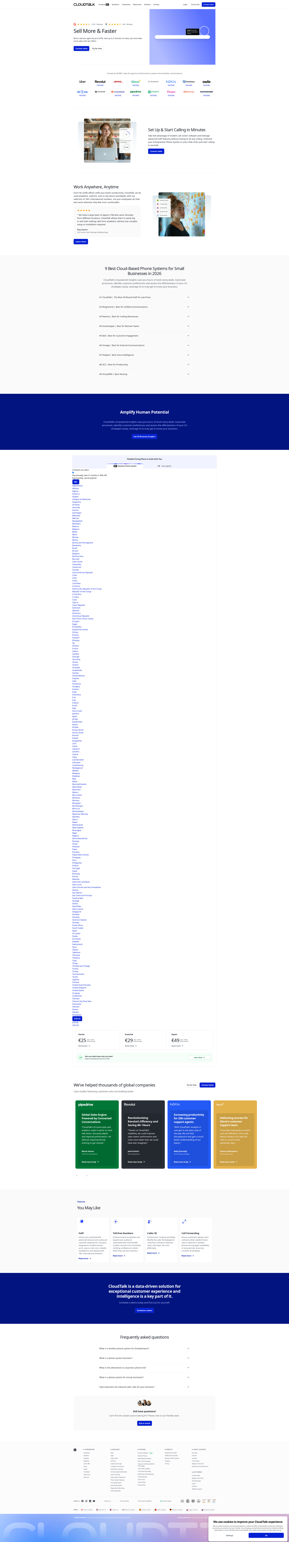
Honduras (76, 684)
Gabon (75, 651)
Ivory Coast (77, 711)
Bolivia (75, 540)
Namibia (75, 816)
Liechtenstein (78, 760)
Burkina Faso (77, 556)
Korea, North (77, 730)
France (75, 648)
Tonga (75, 963)
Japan (74, 716)
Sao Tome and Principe (82, 895)
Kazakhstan (77, 722)
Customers (126, 4)
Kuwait (75, 738)
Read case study (89, 1162)
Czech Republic (78, 605)
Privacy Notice (124, 1501)
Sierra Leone (77, 909)
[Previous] (77, 1175)
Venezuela (76, 1004)
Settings (229, 1535)
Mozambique (78, 811)
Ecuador (75, 621)
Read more (83, 1258)
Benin (74, 534)
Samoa (75, 890)
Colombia (76, 583)
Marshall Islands (79, 784)
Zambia (75, 1012)
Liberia (75, 754)
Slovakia (75, 914)
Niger (74, 833)
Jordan (75, 719)
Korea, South (77, 732)
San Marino (77, 892)
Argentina (76, 502)
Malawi (75, 770)
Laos (74, 743)
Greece (75, 665)
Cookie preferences (184, 1517)
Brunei (75, 551)
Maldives (76, 776)
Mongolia (76, 803)
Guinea (75, 673)
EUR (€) (75, 1022)
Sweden (75, 941)
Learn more (81, 241)
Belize (74, 532)
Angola (75, 496)
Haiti (74, 681)
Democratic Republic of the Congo (87, 589)
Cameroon (76, 567)
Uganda (75, 979)
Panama (75, 852)
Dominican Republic (80, 616)
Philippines (77, 863)
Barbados (76, 523)
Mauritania (77, 787)
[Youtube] (94, 1501)
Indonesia (76, 694)
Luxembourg (77, 765)
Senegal (75, 901)
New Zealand (77, 827)
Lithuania (76, 762)
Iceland (75, 689)
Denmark (76, 608)
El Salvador (77, 627)
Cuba (74, 599)
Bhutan (75, 537)
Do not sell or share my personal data (203, 1517)
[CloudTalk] (84, 4)
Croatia (75, 597)
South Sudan (77, 928)
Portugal (76, 868)
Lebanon (76, 749)
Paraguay (76, 857)
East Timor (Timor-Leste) (82, 618)
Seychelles (76, 906)
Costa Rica (76, 594)
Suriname (76, 939)
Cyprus (75, 602)
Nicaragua (76, 830)
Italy (74, 708)
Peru (74, 860)
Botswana (76, 545)
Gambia (75, 654)
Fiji (73, 643)
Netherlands (77, 825)
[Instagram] (86, 1501)
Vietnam (75, 1006)
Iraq (74, 700)
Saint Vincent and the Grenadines (86, 887)
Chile (74, 578)
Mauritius (76, 789)
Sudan (75, 936)
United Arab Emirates (81, 985)
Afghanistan (77, 485)
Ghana (75, 662)
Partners (147, 4)
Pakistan (76, 846)
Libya (74, 757)
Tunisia (75, 968)
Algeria (75, 491)
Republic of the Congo (81, 591)
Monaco (75, 800)
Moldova (76, 797)
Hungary (76, 686)
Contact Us (107, 1501)
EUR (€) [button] (77, 1018)
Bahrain (75, 518)
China (74, 580)
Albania (75, 488)
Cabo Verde (77, 561)
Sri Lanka (76, 933)
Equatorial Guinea (80, 629)
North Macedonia (79, 838)
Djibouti (75, 610)
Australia (76, 507)
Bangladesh (77, 521)
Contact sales (208, 4)
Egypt (74, 624)
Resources (137, 4)
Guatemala (77, 670)
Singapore (76, 911)
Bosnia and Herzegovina (82, 542)
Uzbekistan (77, 996)
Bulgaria (75, 553)
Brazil (74, 548)
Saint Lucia (77, 884)
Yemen (75, 1009)
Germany (76, 659)
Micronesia (77, 795)
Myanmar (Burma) (80, 814)
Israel (74, 705)
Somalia (75, 922)
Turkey (75, 971)
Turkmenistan (78, 974)
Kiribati (75, 727)
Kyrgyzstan (77, 741)
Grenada (76, 667)
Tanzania (76, 955)
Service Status (166, 1501)
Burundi (75, 559)
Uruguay (76, 993)
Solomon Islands (79, 920)
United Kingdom (79, 987)
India (74, 692)
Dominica (76, 613)
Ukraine (75, 982)
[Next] (87, 1175)
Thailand (76, 958)
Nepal (74, 822)
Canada (75, 570)
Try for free (195, 4)
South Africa (77, 925)
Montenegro (77, 806)
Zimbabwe (76, 1015)
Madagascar (77, 768)
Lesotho (75, 751)
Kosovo (75, 735)
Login (185, 4)
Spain (74, 930)
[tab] (125, 466)
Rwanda (75, 879)
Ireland (75, 703)
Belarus (75, 526)
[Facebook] (82, 1501)
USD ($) (75, 1025)
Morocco (76, 808)
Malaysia (76, 773)
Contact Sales (207, 1085)
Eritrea (75, 632)
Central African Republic (82, 572)
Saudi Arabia (77, 898)
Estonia (75, 635)
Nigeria (75, 835)
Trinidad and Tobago (81, 966)
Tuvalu (75, 977)
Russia (75, 876)
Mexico (75, 792)
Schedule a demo (144, 1310)
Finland (75, 646)
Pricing (156, 4)
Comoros (76, 586)
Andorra (75, 494)
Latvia (74, 746)
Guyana (75, 678)
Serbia (75, 903)
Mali (74, 779)
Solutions (115, 4)
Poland (75, 865)
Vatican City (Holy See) (81, 1001)
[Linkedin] (90, 1501)
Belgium (75, 529)
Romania (76, 873)
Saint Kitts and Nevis (81, 882)
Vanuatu (76, 998)
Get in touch (144, 1423)
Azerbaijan (76, 513)
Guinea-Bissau (78, 675)
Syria (74, 947)
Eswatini (75, 637)
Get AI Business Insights (144, 436)
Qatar (74, 871)
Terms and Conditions (145, 1501)
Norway (75, 841)
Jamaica (75, 713)
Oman (75, 844)
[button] (75, 481)
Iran (74, 697)
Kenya (75, 724)
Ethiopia (75, 640)
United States (78, 990)
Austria (75, 510)
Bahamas (76, 515)
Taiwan (75, 949)
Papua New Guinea (80, 854)
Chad (74, 575)
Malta (74, 781)
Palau (74, 849)
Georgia (75, 656)
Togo (74, 960)
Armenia (76, 504)
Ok (266, 1535)
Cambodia (76, 564)
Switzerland (77, 944)
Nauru (75, 819)
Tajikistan (76, 952)
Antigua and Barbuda (81, 499)
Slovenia (75, 917)
